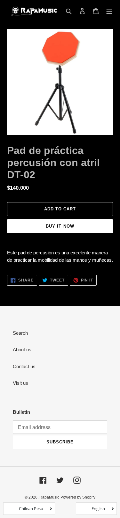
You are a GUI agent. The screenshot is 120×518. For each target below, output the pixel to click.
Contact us (24, 366)
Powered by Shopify (77, 497)
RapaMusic (49, 497)
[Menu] (109, 11)
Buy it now (60, 226)
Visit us (20, 383)
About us (22, 349)
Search (20, 333)
